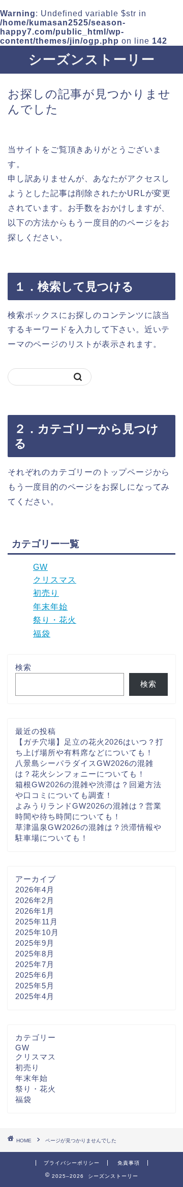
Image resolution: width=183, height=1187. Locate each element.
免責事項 (128, 1163)
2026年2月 (34, 900)
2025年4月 (34, 996)
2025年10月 (37, 932)
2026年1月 (34, 911)
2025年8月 (34, 953)
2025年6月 (34, 975)
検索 (23, 667)
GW (40, 567)
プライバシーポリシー (72, 1163)
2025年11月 (36, 921)
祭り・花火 (54, 620)
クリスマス (54, 579)
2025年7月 (34, 964)
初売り (46, 593)
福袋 (41, 633)
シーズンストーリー (91, 59)
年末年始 (50, 606)
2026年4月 (34, 889)
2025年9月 (34, 943)
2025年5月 (34, 985)
